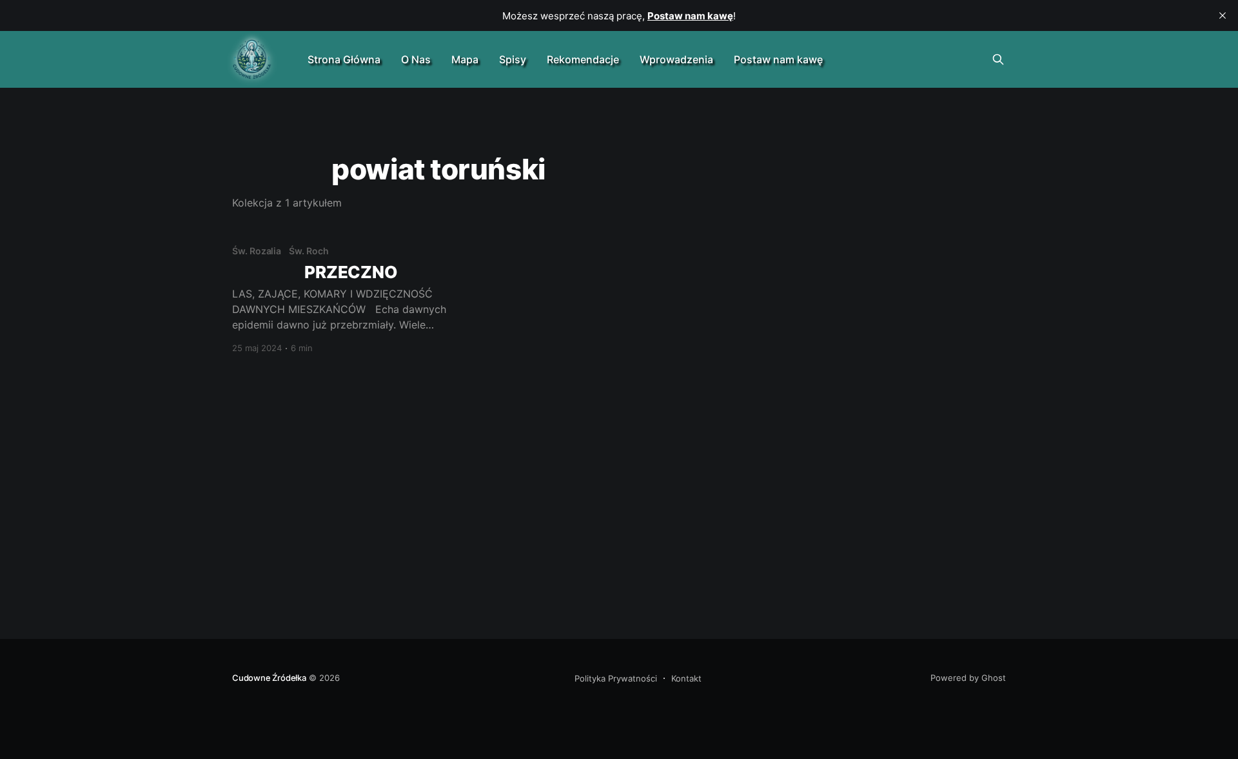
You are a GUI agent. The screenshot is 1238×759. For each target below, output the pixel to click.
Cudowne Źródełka (269, 678)
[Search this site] (998, 59)
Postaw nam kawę (778, 59)
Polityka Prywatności (616, 678)
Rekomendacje (583, 59)
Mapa (464, 59)
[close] (1222, 15)
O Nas (416, 59)
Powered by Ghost (968, 678)
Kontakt (686, 678)
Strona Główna (344, 59)
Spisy (512, 59)
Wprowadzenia (676, 59)
